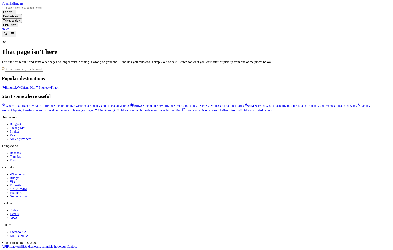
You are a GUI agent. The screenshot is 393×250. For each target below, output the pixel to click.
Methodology (58, 246)
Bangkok (11, 87)
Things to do (10, 20)
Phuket (43, 87)
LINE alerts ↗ (19, 235)
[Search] (5, 34)
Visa (13, 181)
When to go (17, 174)
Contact (72, 246)
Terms (45, 246)
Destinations (10, 16)
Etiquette (15, 185)
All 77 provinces (20, 139)
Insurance (16, 192)
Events (14, 214)
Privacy (12, 246)
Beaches (15, 153)
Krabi (54, 87)
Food (13, 160)
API (4, 246)
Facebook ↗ (18, 232)
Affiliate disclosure (29, 246)
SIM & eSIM (18, 189)
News (5, 29)
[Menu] (12, 34)
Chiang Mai (27, 87)
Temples (15, 156)
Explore (7, 12)
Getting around (19, 196)
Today (14, 210)
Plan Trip (8, 24)
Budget (14, 178)
